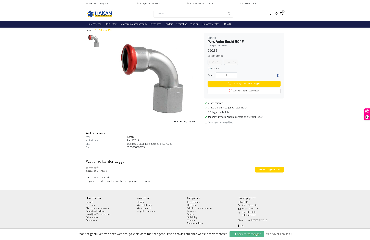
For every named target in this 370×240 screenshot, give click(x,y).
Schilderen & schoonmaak (133, 24)
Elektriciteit (110, 24)
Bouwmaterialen (210, 24)
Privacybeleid (92, 217)
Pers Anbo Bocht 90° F (104, 30)
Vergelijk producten (146, 211)
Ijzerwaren (155, 24)
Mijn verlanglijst (144, 208)
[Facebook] (278, 75)
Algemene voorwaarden (97, 208)
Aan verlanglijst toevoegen (246, 90)
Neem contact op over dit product (245, 116)
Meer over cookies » (279, 234)
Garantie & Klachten (95, 211)
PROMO (227, 24)
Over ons (90, 205)
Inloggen (140, 202)
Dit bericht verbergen (246, 234)
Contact (89, 202)
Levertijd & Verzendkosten (98, 214)
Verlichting (181, 24)
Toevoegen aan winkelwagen (246, 83)
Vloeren (194, 24)
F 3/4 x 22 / (215, 62)
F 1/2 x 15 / (231, 62)
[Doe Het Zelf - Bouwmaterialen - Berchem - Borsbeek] (99, 13)
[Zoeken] (229, 14)
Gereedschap (94, 24)
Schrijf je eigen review (217, 45)
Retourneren (92, 220)
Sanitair (169, 24)
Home (88, 30)
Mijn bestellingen (144, 205)
